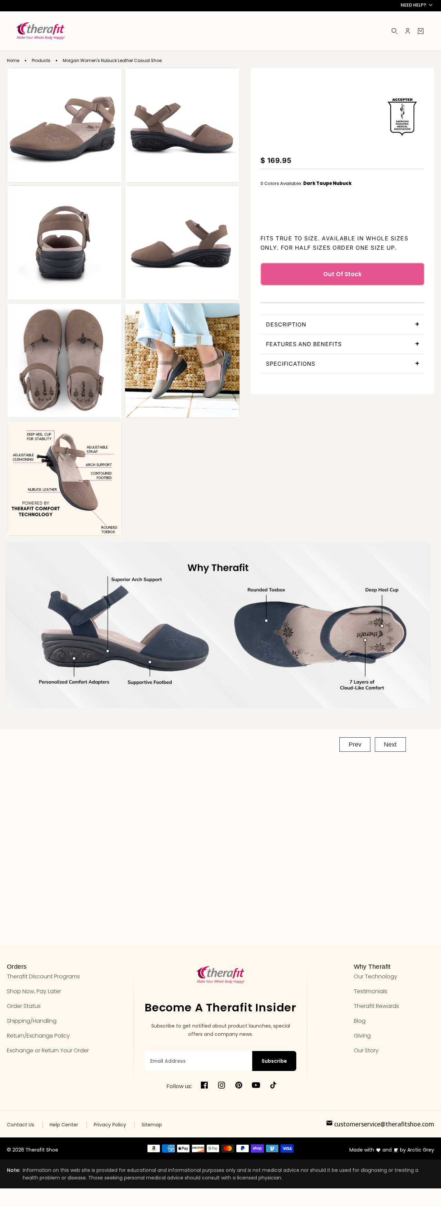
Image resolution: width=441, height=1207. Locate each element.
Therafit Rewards (376, 1006)
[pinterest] (239, 1086)
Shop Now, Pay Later (34, 991)
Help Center (64, 1124)
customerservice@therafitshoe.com (383, 1124)
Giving (362, 1036)
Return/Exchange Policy (38, 1036)
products (41, 60)
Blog (360, 1021)
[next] (390, 744)
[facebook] (204, 1086)
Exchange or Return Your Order (48, 1050)
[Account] (407, 31)
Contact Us (20, 1124)
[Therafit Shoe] (40, 31)
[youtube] (256, 1086)
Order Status (24, 1006)
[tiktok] (273, 1086)
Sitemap (152, 1124)
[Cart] (420, 31)
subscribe (274, 1061)
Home (13, 60)
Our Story (366, 1050)
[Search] (394, 31)
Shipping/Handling (32, 1021)
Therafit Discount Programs (43, 976)
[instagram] (221, 1086)
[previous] (354, 744)
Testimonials (370, 991)
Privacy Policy (110, 1124)
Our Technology (375, 976)
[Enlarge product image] (64, 125)
